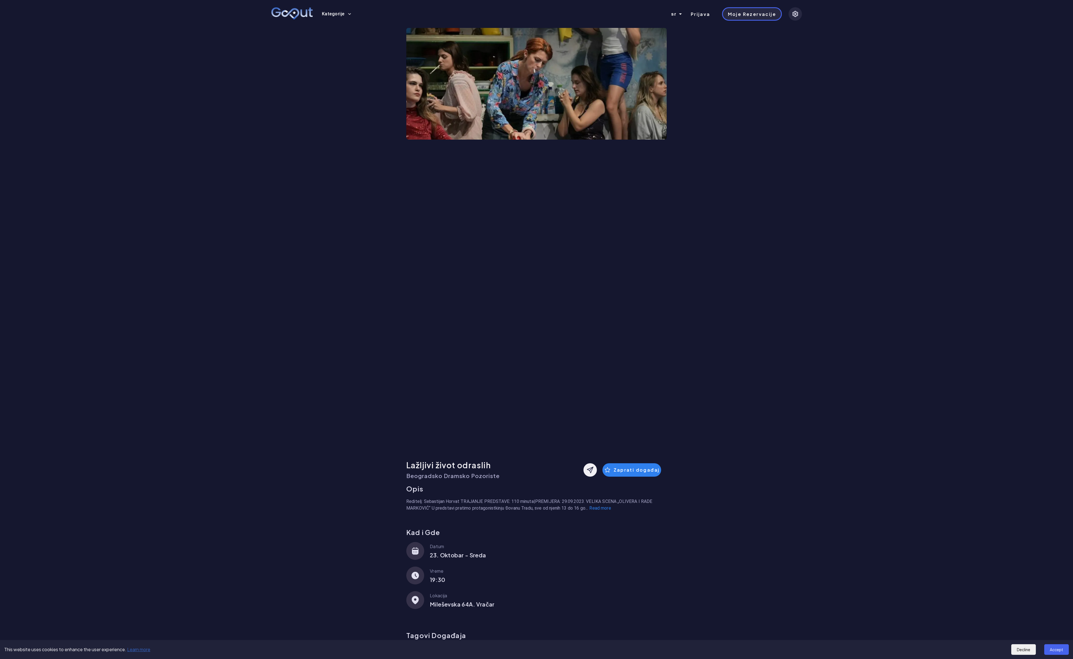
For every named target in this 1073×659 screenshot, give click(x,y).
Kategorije (333, 13)
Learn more (138, 649)
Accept (1056, 649)
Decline (1023, 649)
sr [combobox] (674, 14)
